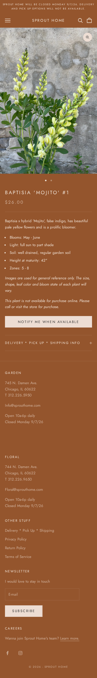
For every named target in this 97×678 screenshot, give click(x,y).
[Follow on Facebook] (7, 653)
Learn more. (69, 638)
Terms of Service (18, 556)
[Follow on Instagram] (20, 653)
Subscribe (23, 610)
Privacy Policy (16, 539)
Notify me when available (48, 321)
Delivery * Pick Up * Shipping (29, 530)
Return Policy (15, 548)
